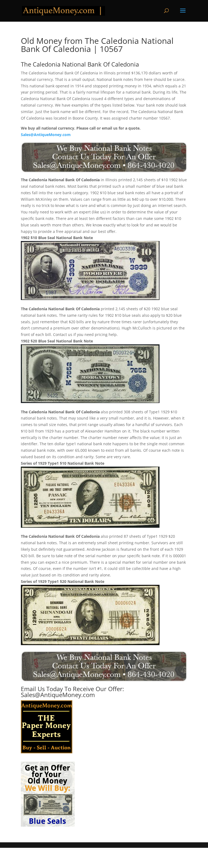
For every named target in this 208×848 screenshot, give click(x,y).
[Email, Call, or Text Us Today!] (104, 157)
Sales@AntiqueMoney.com (46, 134)
